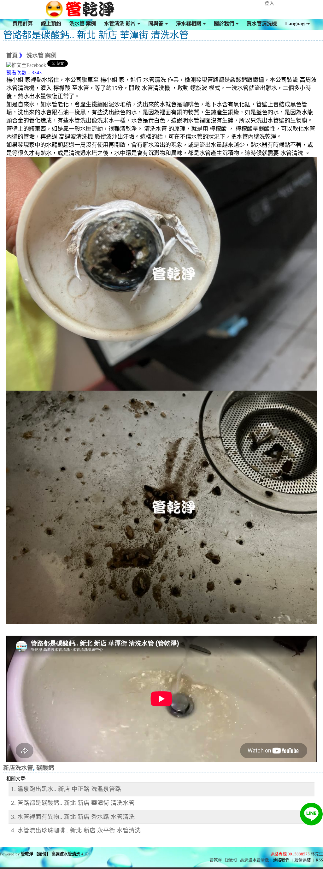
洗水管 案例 (82, 23)
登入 (269, 3)
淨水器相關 (189, 23)
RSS (319, 860)
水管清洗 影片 (120, 23)
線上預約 (51, 23)
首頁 (12, 55)
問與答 (156, 23)
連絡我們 (281, 860)
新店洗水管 (18, 767)
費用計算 (23, 23)
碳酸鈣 (45, 767)
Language (296, 23)
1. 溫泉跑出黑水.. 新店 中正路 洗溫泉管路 (66, 789)
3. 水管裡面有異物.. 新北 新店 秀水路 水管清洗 (73, 816)
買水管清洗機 (262, 23)
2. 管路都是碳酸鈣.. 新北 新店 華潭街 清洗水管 (73, 803)
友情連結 (302, 860)
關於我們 (224, 23)
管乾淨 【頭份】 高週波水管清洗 (50, 854)
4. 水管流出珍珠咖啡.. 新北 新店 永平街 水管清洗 (76, 830)
